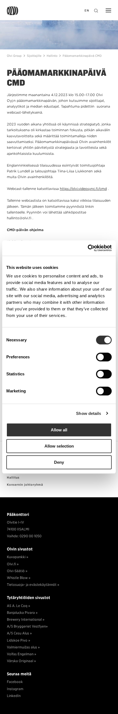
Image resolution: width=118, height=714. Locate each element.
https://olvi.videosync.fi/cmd (83, 189)
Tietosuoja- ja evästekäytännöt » (33, 585)
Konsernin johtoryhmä (25, 485)
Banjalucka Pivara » (22, 613)
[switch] (104, 357)
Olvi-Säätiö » (17, 571)
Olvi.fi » (13, 564)
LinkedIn (14, 696)
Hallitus (13, 477)
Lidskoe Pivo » (18, 640)
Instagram (15, 689)
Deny (59, 462)
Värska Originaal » (21, 661)
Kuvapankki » (17, 557)
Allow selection (59, 446)
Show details (88, 413)
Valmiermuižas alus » (23, 647)
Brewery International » (25, 619)
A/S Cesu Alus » (19, 633)
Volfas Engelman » (21, 654)
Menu (107, 11)
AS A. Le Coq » (18, 606)
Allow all (59, 430)
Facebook (15, 682)
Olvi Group (12, 10)
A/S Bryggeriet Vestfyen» (27, 626)
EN (87, 10)
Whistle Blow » (18, 578)
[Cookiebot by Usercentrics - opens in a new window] (88, 248)
